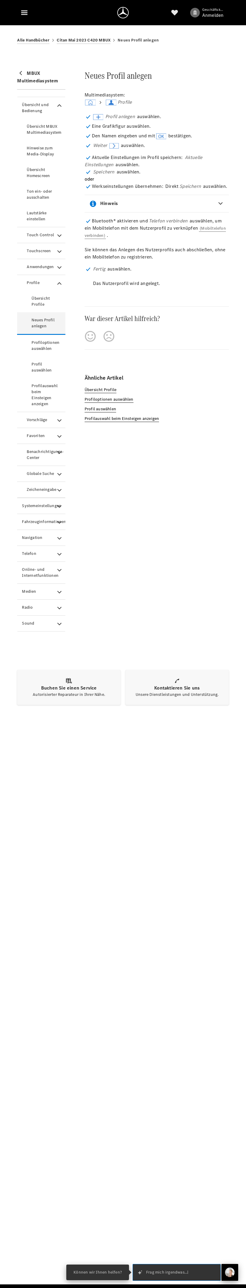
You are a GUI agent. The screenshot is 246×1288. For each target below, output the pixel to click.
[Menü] (24, 12)
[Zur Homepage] (123, 13)
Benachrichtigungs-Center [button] (45, 454)
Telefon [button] (29, 553)
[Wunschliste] (174, 12)
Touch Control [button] (40, 235)
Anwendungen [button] (40, 267)
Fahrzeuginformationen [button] (43, 522)
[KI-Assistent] (230, 1272)
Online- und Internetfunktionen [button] (40, 572)
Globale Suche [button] (40, 473)
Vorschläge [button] (37, 420)
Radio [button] (27, 607)
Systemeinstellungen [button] (41, 506)
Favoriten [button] (36, 436)
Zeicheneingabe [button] (41, 489)
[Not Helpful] (109, 336)
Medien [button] (29, 591)
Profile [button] (33, 283)
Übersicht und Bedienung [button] (35, 108)
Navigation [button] (32, 537)
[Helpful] (90, 336)
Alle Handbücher (33, 40)
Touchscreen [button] (39, 251)
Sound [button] (28, 623)
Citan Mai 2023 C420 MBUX (83, 40)
